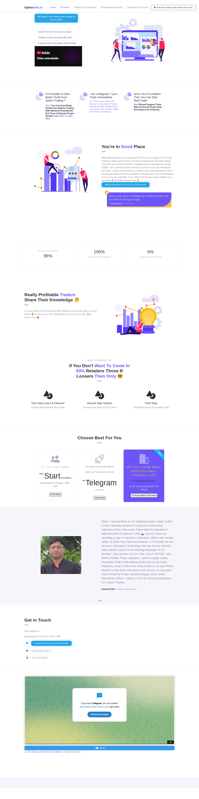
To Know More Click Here (144, 495)
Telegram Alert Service (138, 7)
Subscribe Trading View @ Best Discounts (174, 7)
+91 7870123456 (39, 658)
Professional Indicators (112, 7)
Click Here (55, 494)
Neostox (107, 112)
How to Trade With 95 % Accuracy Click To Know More (126, 185)
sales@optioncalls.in (41, 651)
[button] (98, 600)
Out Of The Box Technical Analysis (54, 32)
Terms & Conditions (52, 752)
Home (53, 7)
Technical (64, 7)
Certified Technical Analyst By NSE (55, 37)
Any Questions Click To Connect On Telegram (51, 643)
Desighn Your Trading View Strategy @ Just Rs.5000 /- (57, 18)
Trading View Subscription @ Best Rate (57, 43)
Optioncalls (37, 752)
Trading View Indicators (85, 7)
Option (33, 7)
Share (102, 748)
